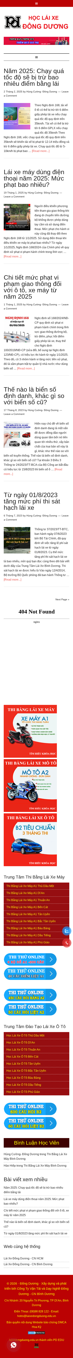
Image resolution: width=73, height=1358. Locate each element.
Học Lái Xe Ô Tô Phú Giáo (23, 1091)
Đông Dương (29, 1283)
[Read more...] (40, 150)
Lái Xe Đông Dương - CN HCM (23, 1258)
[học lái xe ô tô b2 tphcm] (30, 865)
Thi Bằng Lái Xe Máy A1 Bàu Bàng (28, 928)
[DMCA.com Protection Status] (36, 1333)
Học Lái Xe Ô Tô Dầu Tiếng (23, 1084)
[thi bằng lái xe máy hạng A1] (30, 979)
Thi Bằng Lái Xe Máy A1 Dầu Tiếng (28, 935)
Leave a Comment (14, 196)
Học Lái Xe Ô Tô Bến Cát (22, 1056)
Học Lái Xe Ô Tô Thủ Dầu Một (25, 1035)
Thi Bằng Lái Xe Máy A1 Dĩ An (25, 893)
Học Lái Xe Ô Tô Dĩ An (20, 1042)
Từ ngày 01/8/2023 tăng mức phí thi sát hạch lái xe (32, 501)
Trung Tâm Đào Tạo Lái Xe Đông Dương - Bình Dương (36, 22)
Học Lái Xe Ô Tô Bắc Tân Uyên (26, 1070)
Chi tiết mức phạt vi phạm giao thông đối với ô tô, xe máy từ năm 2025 (32, 287)
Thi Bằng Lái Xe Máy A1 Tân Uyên (28, 914)
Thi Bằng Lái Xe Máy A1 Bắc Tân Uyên (31, 921)
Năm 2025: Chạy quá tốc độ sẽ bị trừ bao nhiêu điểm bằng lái (34, 77)
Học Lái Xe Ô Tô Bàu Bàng (23, 1077)
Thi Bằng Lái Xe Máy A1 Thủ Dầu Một (30, 885)
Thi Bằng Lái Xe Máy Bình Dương (45, 1165)
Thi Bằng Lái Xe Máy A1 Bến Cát (27, 907)
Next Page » (62, 599)
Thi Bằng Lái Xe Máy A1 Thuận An (28, 900)
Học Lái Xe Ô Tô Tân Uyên (23, 1063)
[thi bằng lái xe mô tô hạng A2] (30, 810)
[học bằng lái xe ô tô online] (30, 1128)
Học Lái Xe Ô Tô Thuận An (23, 1049)
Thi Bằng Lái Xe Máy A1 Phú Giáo (27, 942)
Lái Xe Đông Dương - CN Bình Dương (28, 1264)
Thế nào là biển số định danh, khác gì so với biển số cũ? (34, 396)
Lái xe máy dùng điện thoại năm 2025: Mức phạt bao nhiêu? (34, 178)
